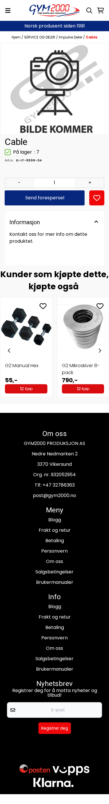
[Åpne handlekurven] (100, 10)
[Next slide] (99, 350)
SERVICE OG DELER (40, 37)
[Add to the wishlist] (43, 306)
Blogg (54, 519)
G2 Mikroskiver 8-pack (80, 369)
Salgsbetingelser (54, 571)
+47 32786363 (58, 485)
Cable (91, 37)
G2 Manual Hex (21, 365)
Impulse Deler (71, 37)
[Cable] (54, 89)
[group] (26, 350)
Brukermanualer (54, 582)
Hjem (17, 37)
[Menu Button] (8, 10)
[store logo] (54, 10)
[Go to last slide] (9, 350)
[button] (96, 197)
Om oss (54, 561)
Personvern (54, 551)
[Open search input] (89, 11)
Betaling (54, 540)
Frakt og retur (55, 530)
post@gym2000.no (54, 495)
